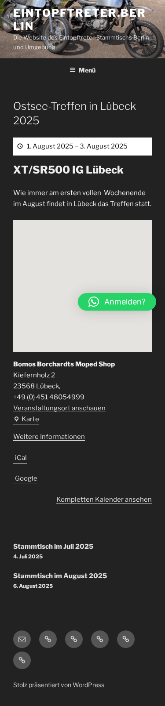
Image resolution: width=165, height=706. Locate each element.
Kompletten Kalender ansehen (104, 499)
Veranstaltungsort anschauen (59, 408)
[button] (117, 302)
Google (26, 478)
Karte (26, 420)
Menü (87, 70)
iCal (21, 458)
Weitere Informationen (49, 437)
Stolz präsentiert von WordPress (58, 684)
